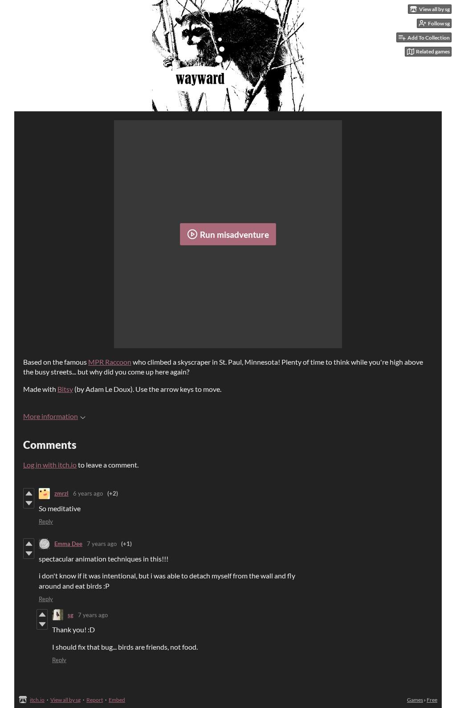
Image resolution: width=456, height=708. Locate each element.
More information (50, 416)
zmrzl (61, 493)
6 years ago (88, 493)
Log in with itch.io (50, 464)
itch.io (37, 699)
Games (415, 699)
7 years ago (102, 543)
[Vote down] (29, 503)
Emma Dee (68, 543)
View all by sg (65, 699)
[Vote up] (29, 493)
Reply (46, 521)
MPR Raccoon (109, 362)
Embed (117, 699)
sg (70, 614)
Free (432, 699)
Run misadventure (234, 234)
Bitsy (65, 389)
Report (94, 699)
